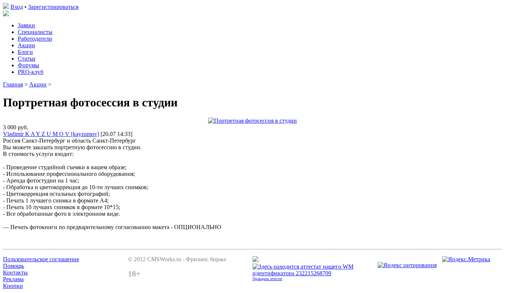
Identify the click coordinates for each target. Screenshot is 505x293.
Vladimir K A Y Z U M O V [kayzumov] (51, 134)
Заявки (26, 25)
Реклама (13, 279)
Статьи (26, 58)
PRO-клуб (30, 72)
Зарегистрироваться (53, 7)
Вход (16, 7)
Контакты (15, 272)
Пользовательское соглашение (41, 259)
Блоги (25, 52)
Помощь (13, 266)
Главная (13, 84)
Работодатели (35, 38)
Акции (26, 45)
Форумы (28, 65)
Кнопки (13, 286)
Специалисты (35, 32)
